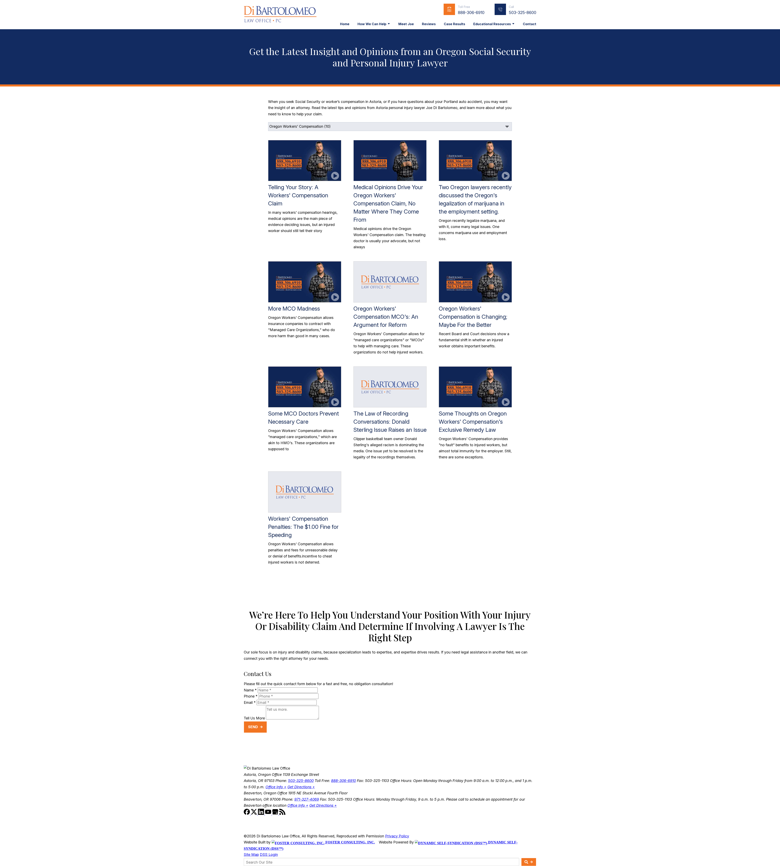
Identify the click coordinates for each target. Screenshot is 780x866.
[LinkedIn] (261, 813)
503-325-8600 (522, 12)
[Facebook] (247, 813)
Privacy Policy (397, 836)
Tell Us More (254, 718)
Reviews (429, 24)
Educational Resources (492, 24)
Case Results (454, 24)
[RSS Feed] (282, 813)
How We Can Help (372, 24)
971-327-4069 (306, 799)
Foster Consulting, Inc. (349, 842)
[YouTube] (268, 813)
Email (250, 702)
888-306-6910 (471, 12)
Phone (250, 696)
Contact (529, 24)
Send (253, 727)
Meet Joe (406, 24)
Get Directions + (301, 787)
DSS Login (269, 854)
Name (250, 690)
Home (344, 24)
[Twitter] (254, 813)
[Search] (528, 862)
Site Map (251, 854)
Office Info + (275, 787)
